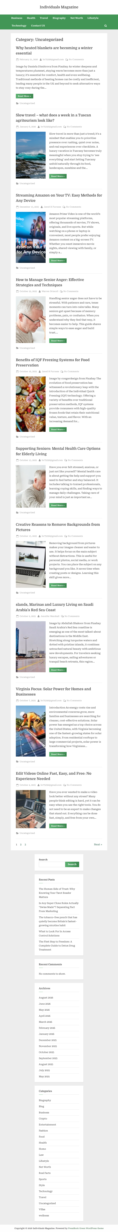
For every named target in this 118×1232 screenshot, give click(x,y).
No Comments (76, 59)
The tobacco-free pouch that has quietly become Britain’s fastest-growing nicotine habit (58, 921)
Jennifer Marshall (50, 616)
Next (97, 844)
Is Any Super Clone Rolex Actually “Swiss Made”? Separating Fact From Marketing (59, 907)
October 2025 (46, 1052)
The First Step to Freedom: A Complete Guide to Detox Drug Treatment (57, 945)
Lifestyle (93, 18)
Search (43, 859)
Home (42, 1149)
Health (31, 18)
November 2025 (48, 1046)
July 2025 (44, 1070)
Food (42, 1136)
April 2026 (44, 1016)
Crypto (43, 1118)
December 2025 (48, 1040)
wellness (44, 1215)
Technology (19, 25)
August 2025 (46, 1064)
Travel (44, 18)
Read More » (25, 96)
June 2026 (45, 1003)
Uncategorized (27, 103)
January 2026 (46, 1034)
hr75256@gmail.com (53, 59)
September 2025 (48, 1058)
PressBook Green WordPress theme (86, 1228)
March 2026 (45, 1022)
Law (41, 1155)
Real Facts (45, 1173)
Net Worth (76, 18)
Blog (41, 1106)
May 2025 (44, 1076)
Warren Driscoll (50, 291)
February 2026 (47, 1028)
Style (42, 1185)
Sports (42, 1179)
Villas (42, 1209)
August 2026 (46, 997)
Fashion (43, 1130)
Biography (59, 18)
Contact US (38, 25)
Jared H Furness (52, 207)
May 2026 (44, 1009)
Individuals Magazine (59, 7)
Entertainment (47, 1124)
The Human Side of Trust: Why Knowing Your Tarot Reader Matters (57, 893)
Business (16, 18)
